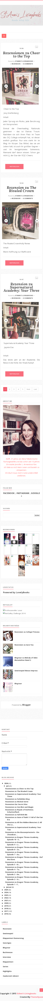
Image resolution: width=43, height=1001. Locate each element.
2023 (6, 895)
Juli (7, 786)
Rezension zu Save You (24, 645)
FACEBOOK (8, 493)
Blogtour (18, 684)
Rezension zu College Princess (27, 632)
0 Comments (28, 64)
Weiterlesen (14, 166)
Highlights (7, 971)
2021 (6, 900)
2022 (6, 898)
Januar (9, 887)
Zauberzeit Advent (11, 976)
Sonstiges (7, 943)
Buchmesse (7, 952)
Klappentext (8, 962)
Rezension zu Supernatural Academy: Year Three (21, 287)
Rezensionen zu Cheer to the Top (21, 54)
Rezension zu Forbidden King (17, 799)
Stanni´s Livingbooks (24, 61)
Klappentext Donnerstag (13, 938)
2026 (6, 783)
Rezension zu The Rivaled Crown (21, 189)
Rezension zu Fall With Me (16, 815)
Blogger (26, 704)
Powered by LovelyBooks (16, 592)
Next (37, 86)
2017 (6, 911)
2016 (6, 914)
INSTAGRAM (22, 493)
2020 (6, 903)
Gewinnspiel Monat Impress (26, 671)
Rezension (16, 64)
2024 (6, 892)
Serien (5, 966)
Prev (6, 86)
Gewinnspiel (8, 933)
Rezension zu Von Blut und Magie (19, 807)
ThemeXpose (37, 997)
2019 (6, 906)
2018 (6, 908)
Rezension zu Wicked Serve (16, 802)
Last (35, 389)
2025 (6, 890)
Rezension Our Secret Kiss (16, 804)
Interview (7, 957)
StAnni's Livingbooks (26, 993)
